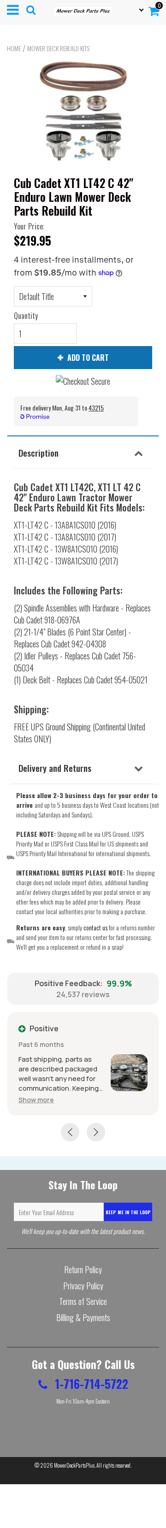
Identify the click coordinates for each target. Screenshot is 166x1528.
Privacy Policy (83, 1286)
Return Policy (83, 1269)
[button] (36, 1100)
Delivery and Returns (54, 767)
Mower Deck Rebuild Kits (58, 48)
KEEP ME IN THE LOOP (128, 1212)
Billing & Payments (83, 1317)
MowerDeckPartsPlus (74, 1465)
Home (14, 48)
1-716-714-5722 (90, 1383)
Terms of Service (83, 1301)
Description (38, 452)
